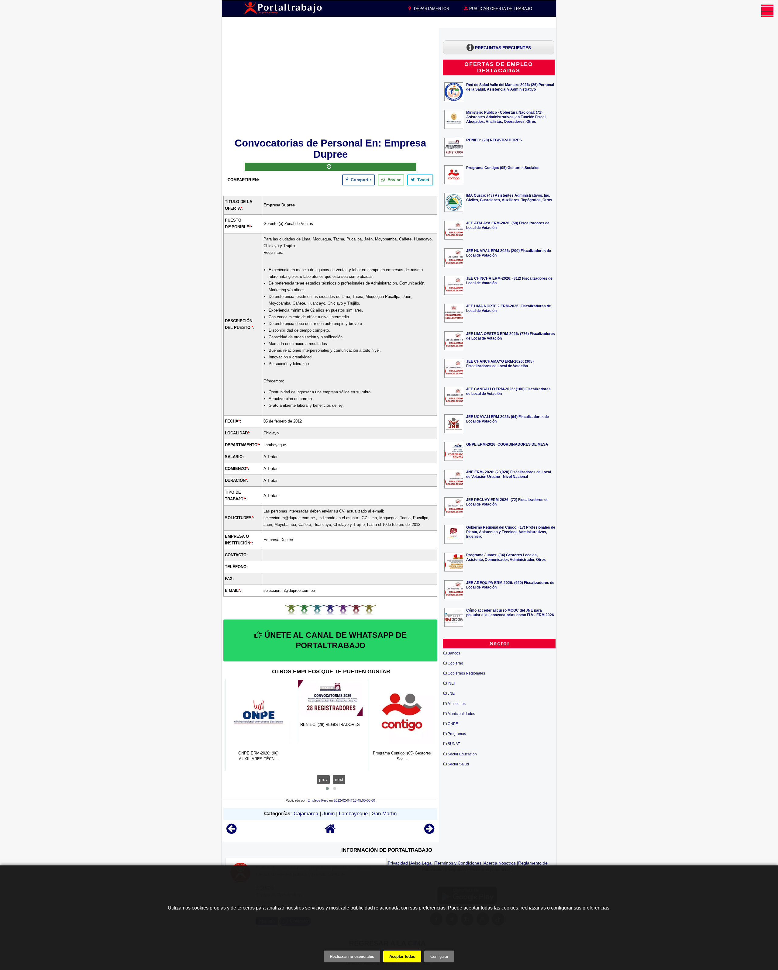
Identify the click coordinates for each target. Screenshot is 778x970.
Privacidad (398, 863)
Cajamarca (306, 813)
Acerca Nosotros (500, 863)
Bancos (454, 653)
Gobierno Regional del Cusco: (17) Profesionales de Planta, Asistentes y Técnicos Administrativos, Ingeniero (510, 531)
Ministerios (457, 704)
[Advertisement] (330, 81)
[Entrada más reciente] (231, 831)
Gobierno (455, 663)
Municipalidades (461, 714)
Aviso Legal (421, 863)
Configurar (439, 956)
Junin (328, 813)
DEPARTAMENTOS (431, 8)
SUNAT (454, 744)
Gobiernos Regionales (466, 673)
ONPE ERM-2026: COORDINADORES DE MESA (507, 444)
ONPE (453, 724)
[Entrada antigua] (429, 831)
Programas (457, 734)
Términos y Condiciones (458, 863)
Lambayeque (353, 813)
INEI (451, 683)
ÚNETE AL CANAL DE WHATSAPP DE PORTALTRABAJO (334, 640)
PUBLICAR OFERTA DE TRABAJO (500, 8)
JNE (451, 693)
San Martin (384, 813)
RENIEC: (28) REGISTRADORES (494, 140)
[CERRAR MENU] (767, 11)
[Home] (330, 831)
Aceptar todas (402, 956)
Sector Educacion (462, 754)
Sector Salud (458, 764)
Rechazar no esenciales (352, 956)
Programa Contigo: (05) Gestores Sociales (502, 168)
